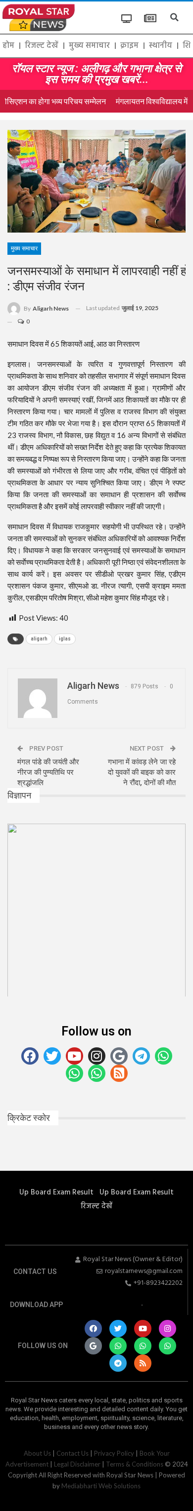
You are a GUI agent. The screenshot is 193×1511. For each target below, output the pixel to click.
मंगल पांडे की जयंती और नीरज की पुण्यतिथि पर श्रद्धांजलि (48, 772)
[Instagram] (96, 1056)
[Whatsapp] (118, 1345)
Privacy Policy (114, 1453)
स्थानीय (160, 46)
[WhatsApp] (163, 1056)
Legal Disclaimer (77, 1464)
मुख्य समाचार (89, 46)
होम (8, 46)
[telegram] (141, 1056)
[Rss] (142, 1363)
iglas (65, 638)
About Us (37, 1453)
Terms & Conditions (134, 1464)
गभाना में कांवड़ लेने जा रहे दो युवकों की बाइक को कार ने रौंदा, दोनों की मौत (142, 772)
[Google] (119, 1056)
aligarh (39, 638)
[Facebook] (30, 1056)
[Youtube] (74, 1056)
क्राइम (129, 46)
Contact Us (72, 1453)
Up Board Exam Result (56, 1192)
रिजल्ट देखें (41, 46)
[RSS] (119, 1073)
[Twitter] (52, 1056)
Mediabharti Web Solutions (101, 1486)
